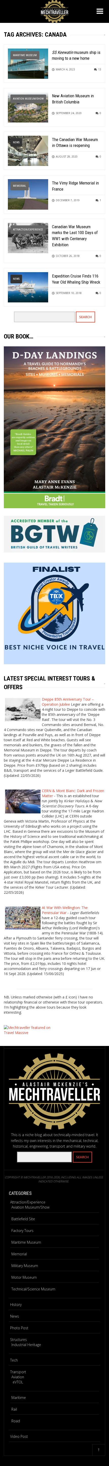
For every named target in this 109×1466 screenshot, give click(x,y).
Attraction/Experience (28, 229)
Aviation (17, 1377)
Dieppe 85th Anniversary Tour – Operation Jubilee (68, 702)
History (16, 1304)
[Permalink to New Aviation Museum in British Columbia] (28, 106)
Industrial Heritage (26, 1344)
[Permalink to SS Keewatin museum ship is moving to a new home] (28, 63)
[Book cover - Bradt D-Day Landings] (54, 427)
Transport (18, 1371)
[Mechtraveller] (54, 10)
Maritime (18, 1397)
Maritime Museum (25, 55)
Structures (18, 1339)
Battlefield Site (23, 1218)
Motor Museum (24, 1277)
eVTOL (18, 1382)
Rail (14, 1409)
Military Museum (24, 1265)
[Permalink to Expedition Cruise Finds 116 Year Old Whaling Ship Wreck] (28, 286)
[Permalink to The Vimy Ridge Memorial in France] (28, 194)
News (16, 142)
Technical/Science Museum (33, 1289)
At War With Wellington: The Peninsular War (65, 910)
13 (99, 69)
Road (15, 1420)
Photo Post (19, 1327)
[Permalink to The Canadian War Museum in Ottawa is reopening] (28, 150)
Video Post (19, 1436)
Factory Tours (22, 1230)
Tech (14, 1360)
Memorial (19, 186)
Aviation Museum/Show (28, 98)
